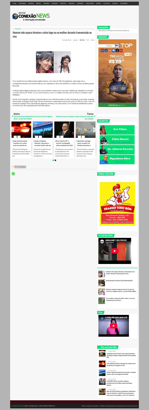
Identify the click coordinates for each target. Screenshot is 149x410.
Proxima (12, 129)
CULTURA (106, 3)
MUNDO (31, 3)
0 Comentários (21, 167)
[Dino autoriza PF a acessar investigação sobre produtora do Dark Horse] (64, 129)
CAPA (14, 3)
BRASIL (38, 3)
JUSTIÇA (115, 3)
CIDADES (55, 3)
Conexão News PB (17, 406)
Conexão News (67, 40)
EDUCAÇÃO (90, 3)
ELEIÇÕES (29, 7)
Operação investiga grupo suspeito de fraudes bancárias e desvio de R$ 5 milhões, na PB (85, 145)
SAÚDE (98, 3)
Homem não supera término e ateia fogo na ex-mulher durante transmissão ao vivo (52, 34)
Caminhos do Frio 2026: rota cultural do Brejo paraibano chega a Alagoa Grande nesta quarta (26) (121, 355)
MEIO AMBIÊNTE (18, 7)
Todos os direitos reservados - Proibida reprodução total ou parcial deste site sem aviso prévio (109, 406)
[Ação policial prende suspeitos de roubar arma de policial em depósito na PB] (21, 129)
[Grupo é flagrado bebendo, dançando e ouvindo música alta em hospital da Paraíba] (43, 129)
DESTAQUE (22, 3)
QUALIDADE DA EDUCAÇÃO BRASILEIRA (119, 280)
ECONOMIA (123, 3)
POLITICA (63, 3)
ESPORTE (80, 3)
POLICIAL (72, 3)
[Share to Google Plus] (28, 131)
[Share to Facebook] (23, 131)
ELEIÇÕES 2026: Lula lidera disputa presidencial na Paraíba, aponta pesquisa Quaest (119, 383)
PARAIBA (46, 3)
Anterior (94, 129)
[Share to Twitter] (26, 131)
